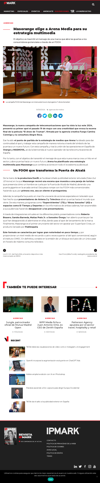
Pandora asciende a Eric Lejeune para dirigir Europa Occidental (53, 388)
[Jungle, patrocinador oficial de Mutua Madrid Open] (18, 304)
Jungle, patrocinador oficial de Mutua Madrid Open (18, 325)
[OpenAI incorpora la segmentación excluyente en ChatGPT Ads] (17, 360)
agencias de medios (56, 110)
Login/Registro (83, 11)
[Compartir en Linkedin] (55, 116)
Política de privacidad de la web (61, 444)
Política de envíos (55, 453)
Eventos (35, 11)
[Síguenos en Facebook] (85, 467)
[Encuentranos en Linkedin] (75, 467)
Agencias (8, 23)
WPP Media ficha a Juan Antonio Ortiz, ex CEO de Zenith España (50, 325)
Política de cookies (55, 447)
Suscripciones (62, 11)
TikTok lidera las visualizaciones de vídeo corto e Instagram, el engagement (58, 347)
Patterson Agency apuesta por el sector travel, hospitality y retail (82, 325)
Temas (49, 456)
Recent (16, 340)
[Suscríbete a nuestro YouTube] (94, 467)
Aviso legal (52, 450)
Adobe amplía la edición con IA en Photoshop (45, 374)
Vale (50, 479)
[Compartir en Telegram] (60, 116)
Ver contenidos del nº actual (31, 441)
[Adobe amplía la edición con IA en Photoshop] (17, 374)
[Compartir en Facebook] (39, 116)
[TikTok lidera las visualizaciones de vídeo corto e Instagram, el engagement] (17, 347)
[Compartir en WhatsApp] (50, 116)
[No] (97, 476)
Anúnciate (48, 11)
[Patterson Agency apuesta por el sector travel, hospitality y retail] (82, 304)
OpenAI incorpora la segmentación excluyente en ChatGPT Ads (53, 361)
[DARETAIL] (72, 11)
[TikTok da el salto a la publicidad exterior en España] (17, 401)
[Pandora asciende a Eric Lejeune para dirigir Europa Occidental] (17, 388)
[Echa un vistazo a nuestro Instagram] (89, 467)
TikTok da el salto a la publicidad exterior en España (47, 402)
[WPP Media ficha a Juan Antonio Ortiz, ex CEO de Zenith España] (50, 304)
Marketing (9, 11)
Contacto (51, 440)
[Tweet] (45, 116)
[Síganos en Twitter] (80, 467)
